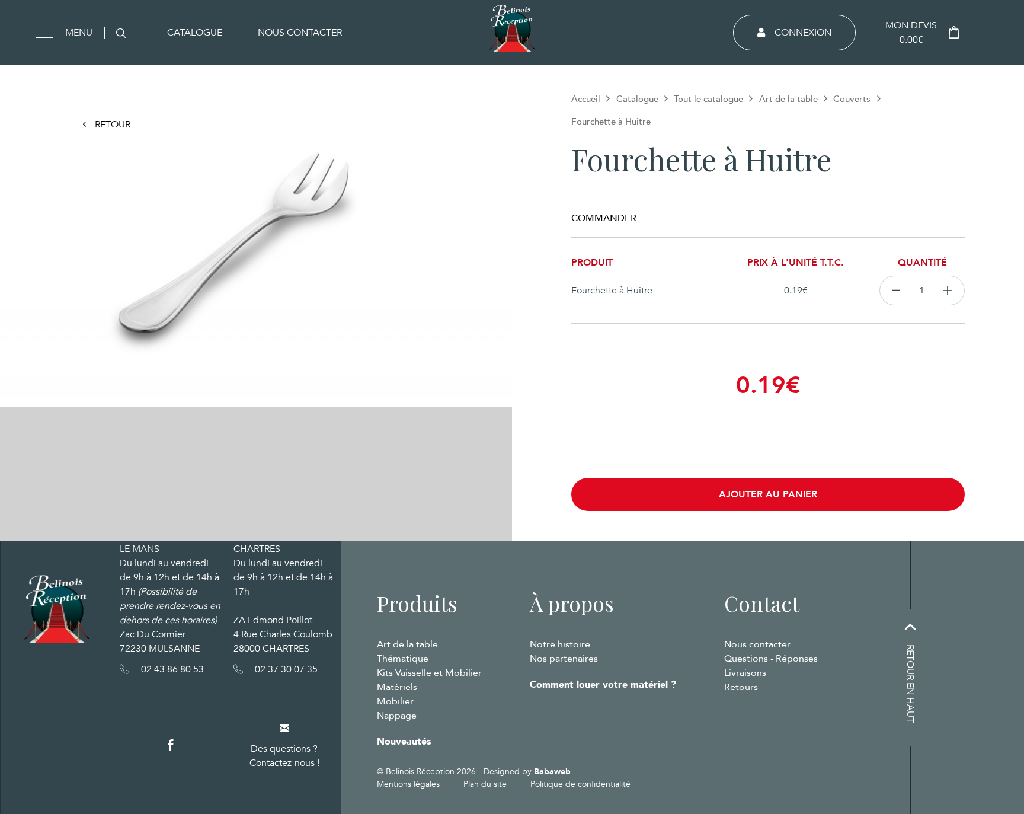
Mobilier (395, 701)
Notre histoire (560, 644)
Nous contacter (300, 32)
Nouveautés (404, 741)
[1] (948, 290)
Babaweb (552, 771)
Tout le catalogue (708, 99)
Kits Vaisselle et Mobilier (429, 672)
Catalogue (194, 32)
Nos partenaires (564, 658)
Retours (741, 687)
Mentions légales (408, 784)
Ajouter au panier (768, 494)
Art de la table (788, 99)
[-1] (895, 290)
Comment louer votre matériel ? (603, 684)
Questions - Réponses (771, 658)
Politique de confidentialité (580, 784)
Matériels (397, 687)
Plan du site (485, 784)
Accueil (585, 99)
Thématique (402, 658)
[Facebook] (171, 745)
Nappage (397, 715)
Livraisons (745, 672)
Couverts (852, 99)
